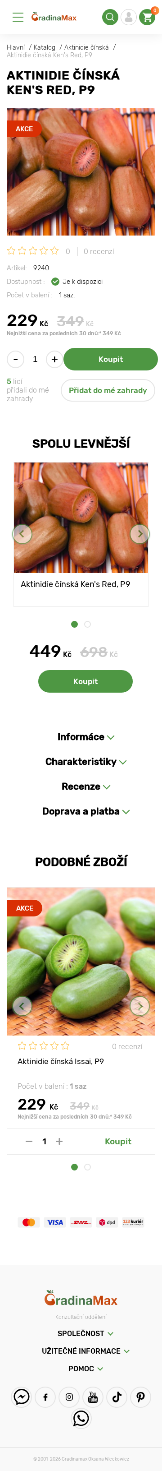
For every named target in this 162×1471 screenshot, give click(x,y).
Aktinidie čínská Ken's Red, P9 (75, 584)
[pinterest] (140, 1397)
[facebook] (45, 1397)
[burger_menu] (18, 17)
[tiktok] (116, 1397)
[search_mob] (110, 17)
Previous (22, 534)
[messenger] (21, 1397)
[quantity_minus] (29, 1141)
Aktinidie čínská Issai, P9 (61, 1061)
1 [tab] (74, 624)
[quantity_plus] (59, 1141)
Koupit (111, 359)
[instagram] (69, 1397)
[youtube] (93, 1397)
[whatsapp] (81, 1418)
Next (140, 534)
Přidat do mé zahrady (108, 390)
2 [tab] (87, 624)
